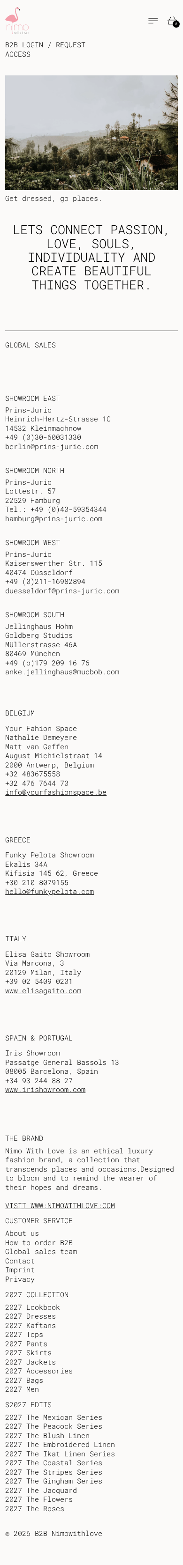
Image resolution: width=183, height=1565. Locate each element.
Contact (20, 1260)
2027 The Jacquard (41, 1490)
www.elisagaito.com (43, 990)
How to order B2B (39, 1242)
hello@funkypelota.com (49, 891)
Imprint (20, 1269)
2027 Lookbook (32, 1307)
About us (22, 1233)
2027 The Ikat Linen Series (60, 1453)
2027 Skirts (28, 1352)
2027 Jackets (30, 1361)
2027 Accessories (39, 1370)
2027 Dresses (30, 1316)
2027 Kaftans (30, 1325)
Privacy (20, 1279)
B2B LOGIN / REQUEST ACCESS (45, 49)
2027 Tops (24, 1334)
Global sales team (41, 1251)
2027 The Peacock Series (53, 1426)
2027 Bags (24, 1380)
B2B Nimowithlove (68, 1533)
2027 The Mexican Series (53, 1417)
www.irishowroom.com (45, 1089)
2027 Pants (26, 1343)
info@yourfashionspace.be (56, 792)
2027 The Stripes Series (53, 1471)
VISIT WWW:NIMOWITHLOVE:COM (60, 1205)
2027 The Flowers (39, 1499)
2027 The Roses (34, 1508)
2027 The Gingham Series (53, 1480)
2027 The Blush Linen (47, 1435)
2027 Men (22, 1389)
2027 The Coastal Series (53, 1462)
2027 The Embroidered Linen (60, 1444)
